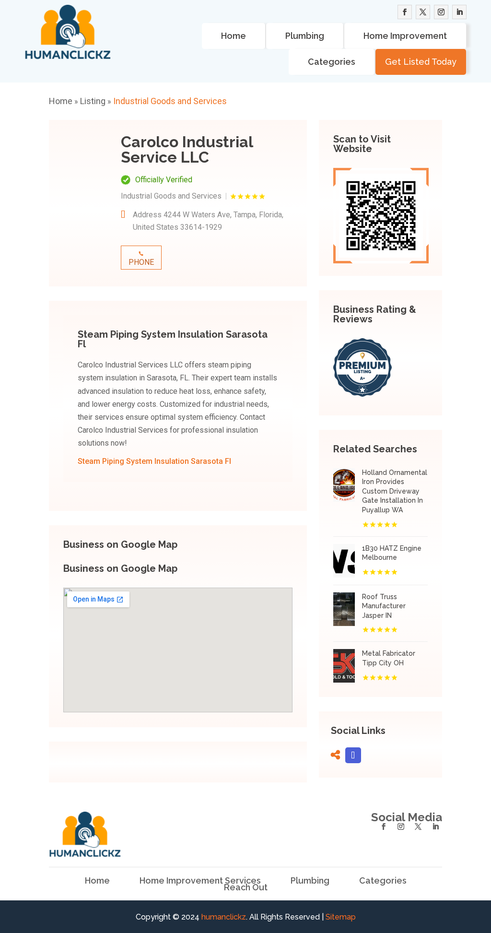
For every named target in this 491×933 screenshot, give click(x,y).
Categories (331, 62)
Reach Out (246, 887)
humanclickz (223, 916)
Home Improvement (405, 36)
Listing (92, 101)
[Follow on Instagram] (441, 12)
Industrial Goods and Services (170, 101)
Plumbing (304, 36)
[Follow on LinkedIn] (459, 12)
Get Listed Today (420, 62)
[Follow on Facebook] (404, 12)
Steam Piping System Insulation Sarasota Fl (154, 461)
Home (233, 36)
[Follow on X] (423, 12)
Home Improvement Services (200, 880)
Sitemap (341, 916)
